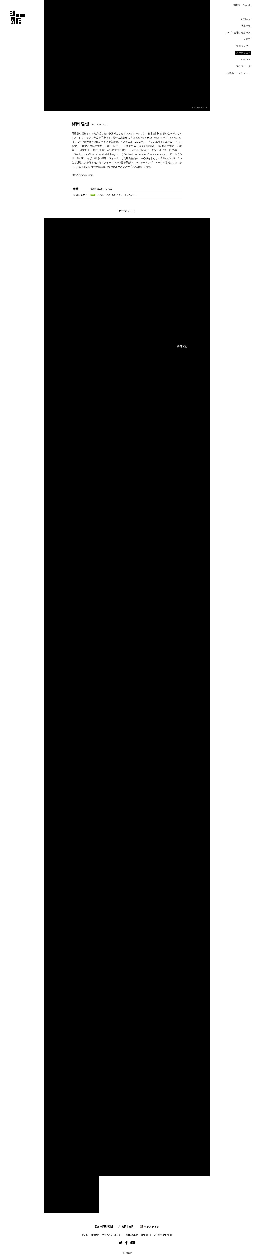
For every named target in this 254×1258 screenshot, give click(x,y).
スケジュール (243, 66)
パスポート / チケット (239, 73)
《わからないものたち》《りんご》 (116, 195)
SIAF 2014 (146, 1235)
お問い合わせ (132, 1235)
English (247, 5)
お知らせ (246, 19)
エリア (247, 39)
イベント (246, 59)
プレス (85, 1235)
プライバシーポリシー (112, 1235)
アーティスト (243, 53)
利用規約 (95, 1235)
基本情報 (246, 26)
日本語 (236, 5)
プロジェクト (243, 46)
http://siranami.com (82, 175)
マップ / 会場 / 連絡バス (237, 32)
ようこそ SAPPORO (163, 1235)
